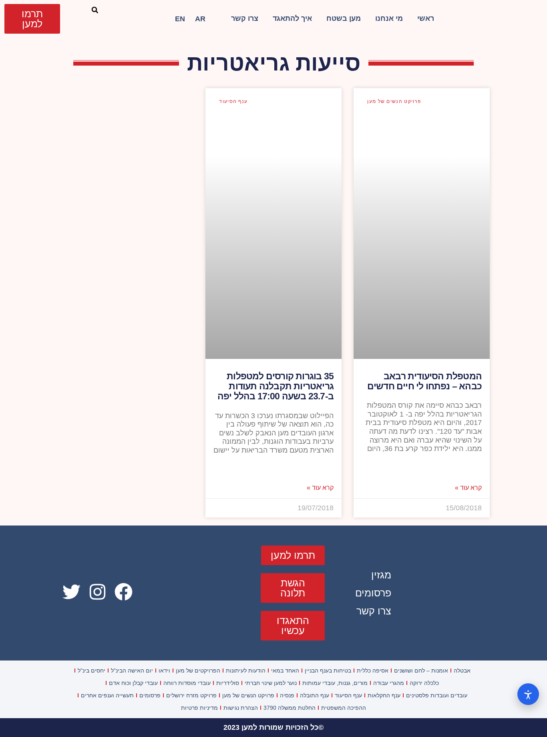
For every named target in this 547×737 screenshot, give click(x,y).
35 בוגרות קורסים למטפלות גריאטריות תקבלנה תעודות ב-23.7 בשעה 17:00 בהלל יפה (275, 386)
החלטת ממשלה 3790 (289, 708)
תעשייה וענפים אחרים (107, 695)
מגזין (381, 574)
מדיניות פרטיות (199, 708)
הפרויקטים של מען (198, 670)
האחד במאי (285, 670)
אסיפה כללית (372, 670)
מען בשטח (343, 18)
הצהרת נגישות (240, 708)
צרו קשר (244, 18)
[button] (95, 10)
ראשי (425, 18)
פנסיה (287, 695)
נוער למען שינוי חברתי (271, 683)
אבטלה (462, 670)
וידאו (164, 670)
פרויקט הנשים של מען (248, 695)
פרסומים (373, 592)
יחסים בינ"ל (91, 670)
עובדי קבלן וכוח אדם (133, 683)
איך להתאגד (292, 18)
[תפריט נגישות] (528, 694)
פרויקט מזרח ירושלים (191, 695)
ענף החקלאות (384, 695)
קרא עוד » (468, 488)
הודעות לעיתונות (245, 670)
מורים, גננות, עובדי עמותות (335, 683)
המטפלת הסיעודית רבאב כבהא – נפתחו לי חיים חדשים (424, 381)
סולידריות (227, 683)
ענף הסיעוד (348, 695)
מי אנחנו (389, 18)
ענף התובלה (314, 695)
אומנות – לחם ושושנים (421, 670)
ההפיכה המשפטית (343, 708)
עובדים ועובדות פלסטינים (436, 695)
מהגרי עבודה (388, 683)
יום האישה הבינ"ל (132, 670)
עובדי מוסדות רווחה (187, 683)
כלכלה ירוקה (424, 683)
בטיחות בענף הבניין (328, 670)
